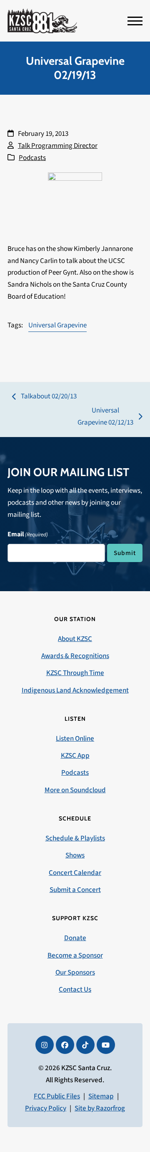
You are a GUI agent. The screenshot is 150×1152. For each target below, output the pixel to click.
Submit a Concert (75, 890)
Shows (75, 855)
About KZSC (75, 639)
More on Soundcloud (75, 790)
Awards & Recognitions (75, 656)
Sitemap (101, 1096)
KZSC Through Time (75, 673)
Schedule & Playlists (75, 838)
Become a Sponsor (75, 955)
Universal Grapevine (57, 325)
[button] (135, 21)
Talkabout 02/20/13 (44, 397)
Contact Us (75, 990)
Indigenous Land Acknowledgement (75, 690)
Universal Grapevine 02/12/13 (105, 417)
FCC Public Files (57, 1096)
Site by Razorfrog (100, 1108)
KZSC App (75, 756)
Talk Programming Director (58, 146)
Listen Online (75, 739)
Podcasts (32, 158)
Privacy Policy (45, 1108)
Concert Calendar (75, 873)
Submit (125, 553)
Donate (75, 938)
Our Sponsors (75, 973)
